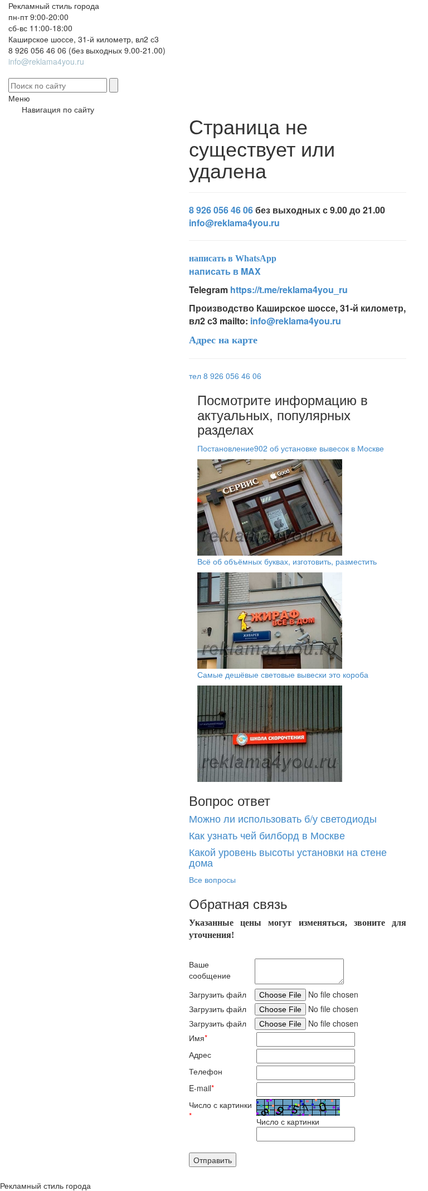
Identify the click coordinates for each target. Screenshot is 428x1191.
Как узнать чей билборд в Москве (267, 835)
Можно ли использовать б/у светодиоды (283, 818)
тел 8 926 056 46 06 (225, 375)
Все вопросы (212, 879)
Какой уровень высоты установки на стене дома (288, 857)
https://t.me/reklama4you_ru (289, 289)
